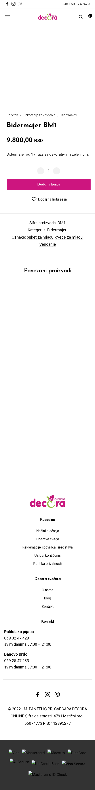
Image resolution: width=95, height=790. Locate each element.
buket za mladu (40, 237)
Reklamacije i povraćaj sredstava (47, 547)
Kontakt (47, 606)
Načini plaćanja (47, 531)
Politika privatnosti (47, 564)
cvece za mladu (69, 237)
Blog (47, 598)
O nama (47, 590)
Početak (12, 115)
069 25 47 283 (16, 660)
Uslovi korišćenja (47, 555)
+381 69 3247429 (76, 4)
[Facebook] (7, 4)
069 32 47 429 (16, 638)
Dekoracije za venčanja (39, 115)
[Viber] (20, 3)
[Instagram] (13, 4)
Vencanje (47, 244)
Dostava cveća (47, 539)
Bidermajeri (69, 115)
